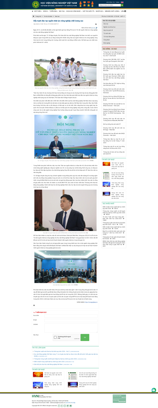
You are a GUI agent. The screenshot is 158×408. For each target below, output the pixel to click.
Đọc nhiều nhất (108, 204)
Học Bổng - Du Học (110, 49)
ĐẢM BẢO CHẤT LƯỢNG (112, 11)
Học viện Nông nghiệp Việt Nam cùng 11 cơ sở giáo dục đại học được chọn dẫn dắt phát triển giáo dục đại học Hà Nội (66, 355)
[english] (122, 2)
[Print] (96, 24)
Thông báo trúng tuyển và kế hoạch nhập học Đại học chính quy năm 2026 (60, 359)
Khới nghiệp (107, 43)
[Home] (64, 4)
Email (118, 2)
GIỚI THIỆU (37, 11)
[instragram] (64, 405)
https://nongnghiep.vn (91, 302)
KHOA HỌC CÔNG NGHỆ (73, 11)
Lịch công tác (110, 2)
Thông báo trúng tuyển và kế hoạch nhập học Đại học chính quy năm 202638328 (114, 212)
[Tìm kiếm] (122, 5)
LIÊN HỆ (123, 11)
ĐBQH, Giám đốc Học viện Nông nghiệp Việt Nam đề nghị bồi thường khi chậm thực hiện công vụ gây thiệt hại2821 (114, 243)
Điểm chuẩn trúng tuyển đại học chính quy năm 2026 (54, 361)
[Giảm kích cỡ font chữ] (92, 28)
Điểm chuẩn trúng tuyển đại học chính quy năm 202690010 (114, 207)
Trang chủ (38, 16)
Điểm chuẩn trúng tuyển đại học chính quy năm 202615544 (114, 227)
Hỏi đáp (73, 402)
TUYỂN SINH (53, 11)
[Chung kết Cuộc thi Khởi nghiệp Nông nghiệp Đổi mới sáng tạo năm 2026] (73, 384)
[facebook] (59, 405)
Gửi (85, 337)
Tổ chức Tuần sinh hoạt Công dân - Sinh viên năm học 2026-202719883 (114, 218)
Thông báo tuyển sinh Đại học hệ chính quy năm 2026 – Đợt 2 (56, 351)
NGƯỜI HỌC (99, 11)
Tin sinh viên (107, 33)
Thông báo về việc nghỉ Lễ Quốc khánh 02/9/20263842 (114, 237)
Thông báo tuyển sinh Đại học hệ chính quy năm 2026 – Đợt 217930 (114, 223)
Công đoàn (107, 40)
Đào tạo (57, 16)
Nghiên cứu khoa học (109, 27)
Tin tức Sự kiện (48, 16)
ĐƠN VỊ (45, 11)
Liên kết (68, 402)
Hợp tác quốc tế (108, 30)
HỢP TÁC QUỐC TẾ (88, 11)
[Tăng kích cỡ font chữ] (96, 28)
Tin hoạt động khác (109, 36)
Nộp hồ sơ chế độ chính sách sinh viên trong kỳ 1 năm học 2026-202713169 (114, 232)
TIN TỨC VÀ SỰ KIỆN (109, 20)
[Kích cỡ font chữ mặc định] (94, 28)
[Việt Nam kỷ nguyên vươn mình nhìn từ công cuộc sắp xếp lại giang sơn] (38, 374)
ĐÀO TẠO (61, 11)
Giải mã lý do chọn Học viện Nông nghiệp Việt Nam (53, 364)
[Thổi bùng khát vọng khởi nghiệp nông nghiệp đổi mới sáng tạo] (38, 385)
